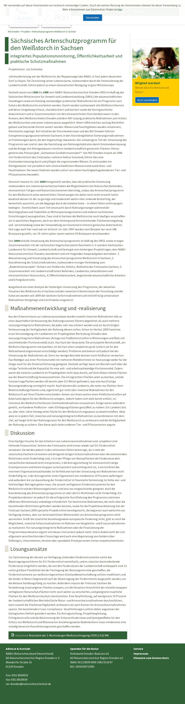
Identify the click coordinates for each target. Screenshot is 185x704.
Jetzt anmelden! (147, 100)
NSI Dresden (13, 31)
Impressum (141, 653)
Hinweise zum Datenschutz (151, 658)
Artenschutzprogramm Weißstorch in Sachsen (54, 31)
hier (120, 9)
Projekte (25, 31)
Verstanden (92, 17)
